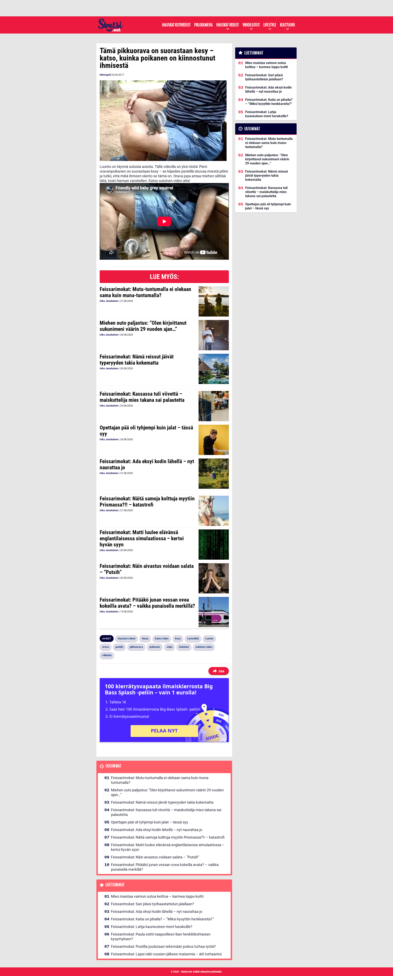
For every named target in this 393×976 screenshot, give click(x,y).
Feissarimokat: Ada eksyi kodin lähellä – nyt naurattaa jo (147, 464)
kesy (178, 638)
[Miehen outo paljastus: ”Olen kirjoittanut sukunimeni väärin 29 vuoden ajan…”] (214, 335)
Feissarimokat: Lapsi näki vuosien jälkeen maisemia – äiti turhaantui (166, 954)
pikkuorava (136, 646)
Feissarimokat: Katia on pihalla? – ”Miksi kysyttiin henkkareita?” (162, 919)
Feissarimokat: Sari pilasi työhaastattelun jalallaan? (152, 904)
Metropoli (105, 74)
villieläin (107, 655)
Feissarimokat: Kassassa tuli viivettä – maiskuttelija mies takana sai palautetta (142, 397)
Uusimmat (113, 766)
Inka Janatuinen (109, 300)
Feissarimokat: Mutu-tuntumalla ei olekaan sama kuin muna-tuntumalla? (145, 292)
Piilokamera (203, 25)
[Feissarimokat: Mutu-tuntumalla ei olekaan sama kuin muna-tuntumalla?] (214, 301)
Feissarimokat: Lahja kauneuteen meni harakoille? (151, 926)
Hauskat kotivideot (176, 25)
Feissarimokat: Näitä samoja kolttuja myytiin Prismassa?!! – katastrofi (147, 501)
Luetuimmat (115, 885)
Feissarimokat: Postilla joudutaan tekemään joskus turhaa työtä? (163, 946)
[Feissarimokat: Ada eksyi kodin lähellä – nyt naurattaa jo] (214, 473)
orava (105, 646)
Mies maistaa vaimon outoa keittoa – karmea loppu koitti (157, 896)
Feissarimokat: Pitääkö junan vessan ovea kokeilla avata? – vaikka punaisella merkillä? (147, 603)
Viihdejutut (251, 25)
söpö (169, 646)
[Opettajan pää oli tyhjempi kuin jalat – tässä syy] (214, 440)
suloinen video (203, 646)
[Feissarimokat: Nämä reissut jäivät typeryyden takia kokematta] (214, 369)
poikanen (154, 646)
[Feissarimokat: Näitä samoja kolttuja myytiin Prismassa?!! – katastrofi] (214, 511)
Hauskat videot (227, 25)
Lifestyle (269, 25)
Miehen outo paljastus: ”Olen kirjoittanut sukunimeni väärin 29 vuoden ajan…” (143, 326)
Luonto (209, 638)
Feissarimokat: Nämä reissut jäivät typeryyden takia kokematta (137, 360)
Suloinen (184, 646)
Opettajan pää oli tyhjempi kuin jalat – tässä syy (146, 431)
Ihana (145, 638)
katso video (161, 638)
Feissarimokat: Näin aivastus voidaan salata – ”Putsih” (147, 569)
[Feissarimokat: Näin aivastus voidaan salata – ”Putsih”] (214, 578)
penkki (119, 646)
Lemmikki (193, 638)
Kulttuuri (287, 25)
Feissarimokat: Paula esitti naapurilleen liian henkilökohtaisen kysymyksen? (160, 936)
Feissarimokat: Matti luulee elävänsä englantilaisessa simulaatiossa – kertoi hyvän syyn (142, 538)
